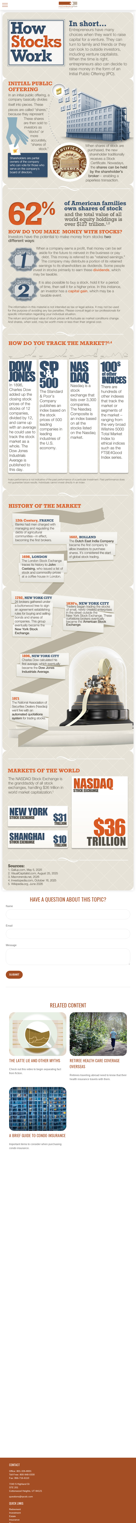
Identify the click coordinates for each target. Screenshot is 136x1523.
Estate (12, 1516)
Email (9, 925)
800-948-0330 (27, 1474)
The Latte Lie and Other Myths (34, 1060)
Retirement (15, 1509)
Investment (15, 1512)
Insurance (14, 1519)
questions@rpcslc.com (21, 1496)
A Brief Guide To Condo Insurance (37, 1135)
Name (9, 906)
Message (11, 945)
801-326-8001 (24, 1471)
